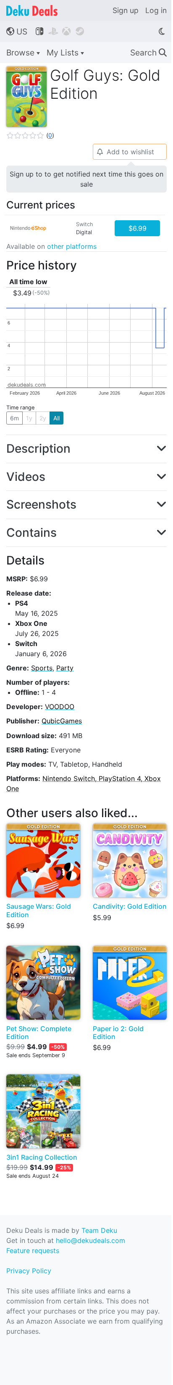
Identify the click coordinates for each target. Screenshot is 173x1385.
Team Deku (99, 1230)
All (56, 418)
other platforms (72, 246)
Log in (156, 10)
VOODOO (59, 706)
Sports (41, 668)
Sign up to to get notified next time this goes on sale (86, 179)
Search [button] (148, 52)
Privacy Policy (28, 1270)
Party (64, 668)
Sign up (126, 10)
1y (29, 418)
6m (14, 418)
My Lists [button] (64, 52)
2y (42, 418)
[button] (30, 135)
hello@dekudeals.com (90, 1240)
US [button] (16, 31)
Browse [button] (21, 52)
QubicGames (62, 721)
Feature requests (32, 1250)
